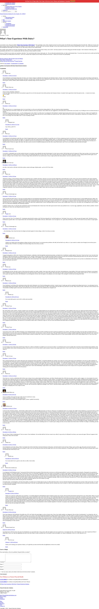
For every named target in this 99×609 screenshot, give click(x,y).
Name (1, 564)
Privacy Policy (3, 596)
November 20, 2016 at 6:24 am (9, 512)
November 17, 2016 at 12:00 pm (10, 165)
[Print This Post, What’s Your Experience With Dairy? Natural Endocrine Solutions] (3, 61)
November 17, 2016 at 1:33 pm (9, 216)
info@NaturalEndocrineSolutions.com (8, 595)
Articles (1, 602)
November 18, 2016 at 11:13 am (12, 124)
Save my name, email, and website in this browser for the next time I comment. (18, 571)
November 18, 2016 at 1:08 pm (9, 432)
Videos (1, 597)
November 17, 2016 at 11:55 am (9, 136)
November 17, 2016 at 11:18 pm (9, 375)
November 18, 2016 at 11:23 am (12, 240)
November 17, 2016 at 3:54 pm (9, 308)
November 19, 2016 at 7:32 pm (9, 470)
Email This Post (18, 61)
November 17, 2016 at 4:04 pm (9, 329)
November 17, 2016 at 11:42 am (9, 75)
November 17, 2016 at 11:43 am (9, 89)
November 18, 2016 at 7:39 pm (9, 444)
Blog (1, 601)
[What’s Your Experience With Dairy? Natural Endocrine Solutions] (14, 584)
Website (1, 569)
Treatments (2, 599)
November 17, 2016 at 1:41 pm (9, 252)
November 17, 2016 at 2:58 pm (9, 283)
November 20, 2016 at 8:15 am (12, 296)
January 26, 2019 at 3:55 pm (9, 529)
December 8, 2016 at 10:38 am (12, 493)
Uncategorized (14, 63)
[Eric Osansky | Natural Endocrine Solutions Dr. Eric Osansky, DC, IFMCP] (3, 34)
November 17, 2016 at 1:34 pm (9, 228)
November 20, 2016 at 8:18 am (12, 458)
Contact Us (2, 606)
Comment (2, 561)
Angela (10, 491)
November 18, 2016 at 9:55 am (9, 394)
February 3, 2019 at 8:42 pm (11, 542)
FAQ (1, 604)
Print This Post (11, 61)
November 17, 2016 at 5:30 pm (9, 344)
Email (1, 566)
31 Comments (20, 63)
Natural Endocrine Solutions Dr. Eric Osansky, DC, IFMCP (12, 13)
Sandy (7, 213)
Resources (2, 603)
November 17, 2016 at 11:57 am (9, 151)
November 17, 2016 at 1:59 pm (9, 269)
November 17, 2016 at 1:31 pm (9, 196)
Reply (4, 82)
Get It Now (72, 1)
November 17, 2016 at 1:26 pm (9, 176)
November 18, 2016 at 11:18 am (9, 408)
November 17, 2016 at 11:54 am (9, 105)
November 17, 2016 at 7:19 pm (9, 358)
